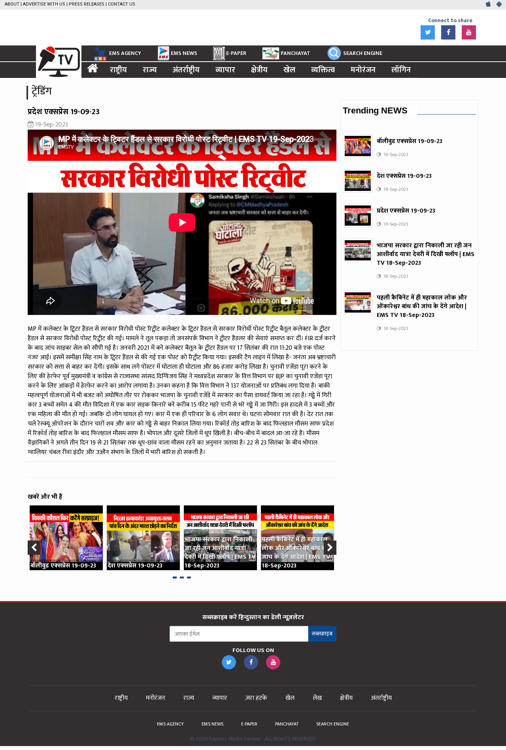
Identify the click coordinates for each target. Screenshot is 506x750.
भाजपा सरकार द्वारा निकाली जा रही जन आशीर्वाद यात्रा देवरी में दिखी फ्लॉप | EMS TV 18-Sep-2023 (220, 552)
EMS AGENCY (125, 53)
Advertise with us (44, 4)
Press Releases (86, 4)
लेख (317, 698)
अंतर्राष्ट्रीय (186, 70)
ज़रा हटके (256, 698)
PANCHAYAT (295, 53)
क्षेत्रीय (259, 70)
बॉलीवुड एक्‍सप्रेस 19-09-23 (63, 565)
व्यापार (225, 70)
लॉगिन (401, 70)
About (12, 4)
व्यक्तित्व (323, 70)
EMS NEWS (184, 53)
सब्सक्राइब (322, 633)
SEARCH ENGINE (362, 53)
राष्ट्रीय (118, 70)
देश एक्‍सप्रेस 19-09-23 (135, 565)
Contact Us (121, 4)
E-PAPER (236, 53)
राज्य (150, 70)
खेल (289, 70)
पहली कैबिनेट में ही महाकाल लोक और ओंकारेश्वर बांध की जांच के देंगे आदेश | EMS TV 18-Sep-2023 (296, 552)
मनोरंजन (363, 70)
